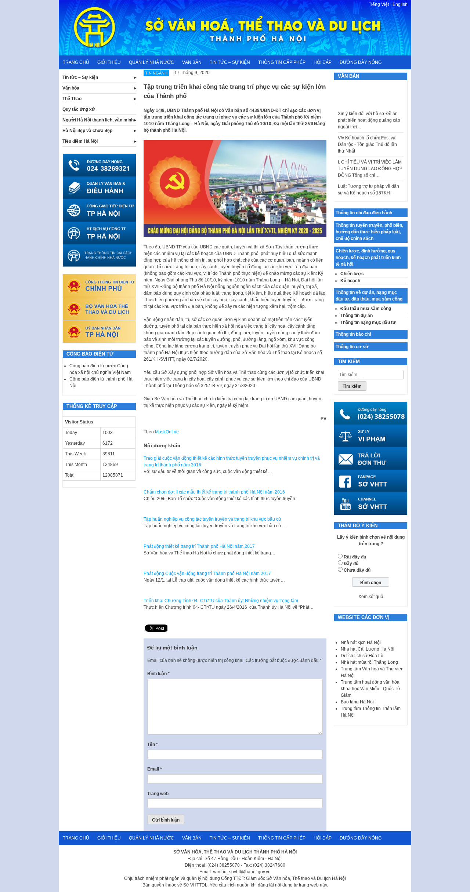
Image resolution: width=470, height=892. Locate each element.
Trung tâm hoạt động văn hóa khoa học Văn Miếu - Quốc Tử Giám (370, 689)
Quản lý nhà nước (151, 62)
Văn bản (192, 62)
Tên (152, 744)
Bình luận (158, 673)
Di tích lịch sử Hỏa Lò (362, 655)
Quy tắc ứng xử (78, 109)
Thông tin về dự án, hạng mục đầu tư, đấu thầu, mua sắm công (369, 296)
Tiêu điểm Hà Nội (80, 141)
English (400, 4)
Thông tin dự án (356, 315)
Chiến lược (352, 273)
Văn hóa (70, 88)
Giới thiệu (109, 62)
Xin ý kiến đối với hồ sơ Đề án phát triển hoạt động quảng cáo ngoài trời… (369, 112)
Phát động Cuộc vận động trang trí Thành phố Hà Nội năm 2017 (207, 573)
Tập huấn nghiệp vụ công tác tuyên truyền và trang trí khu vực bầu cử (212, 519)
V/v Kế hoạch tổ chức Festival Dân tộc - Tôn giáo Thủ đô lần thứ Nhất (367, 136)
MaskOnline (167, 431)
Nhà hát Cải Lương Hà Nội (367, 649)
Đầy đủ (351, 563)
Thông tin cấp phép (282, 62)
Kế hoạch (350, 280)
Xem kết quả (370, 596)
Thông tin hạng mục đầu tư (368, 322)
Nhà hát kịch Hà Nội (361, 642)
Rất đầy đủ (355, 557)
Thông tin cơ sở (352, 346)
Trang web (158, 793)
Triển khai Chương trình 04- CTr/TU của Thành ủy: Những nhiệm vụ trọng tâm (221, 600)
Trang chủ (76, 62)
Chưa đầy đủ (357, 570)
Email (154, 769)
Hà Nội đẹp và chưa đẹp (87, 130)
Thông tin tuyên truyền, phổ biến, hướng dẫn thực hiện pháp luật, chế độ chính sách (369, 232)
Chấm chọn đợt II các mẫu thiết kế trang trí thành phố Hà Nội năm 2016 (214, 492)
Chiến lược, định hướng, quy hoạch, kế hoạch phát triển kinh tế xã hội (368, 257)
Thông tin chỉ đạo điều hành (364, 212)
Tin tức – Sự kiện (230, 62)
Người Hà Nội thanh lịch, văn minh (98, 120)
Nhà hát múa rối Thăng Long (369, 662)
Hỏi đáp (323, 62)
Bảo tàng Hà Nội (357, 702)
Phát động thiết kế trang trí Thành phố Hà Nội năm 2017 (199, 546)
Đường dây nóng (361, 62)
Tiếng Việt (379, 4)
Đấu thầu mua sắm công (365, 308)
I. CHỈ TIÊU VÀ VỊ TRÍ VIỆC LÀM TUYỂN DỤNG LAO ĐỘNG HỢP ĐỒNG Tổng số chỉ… (370, 161)
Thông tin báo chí (353, 334)
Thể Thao (72, 98)
